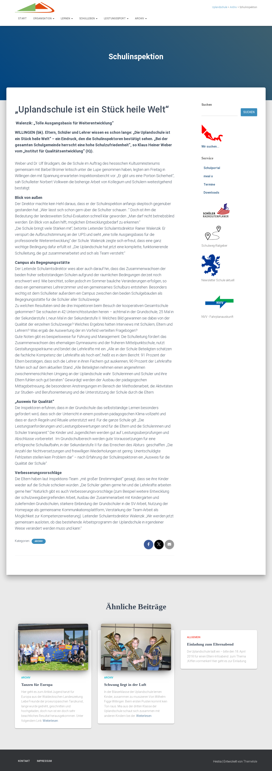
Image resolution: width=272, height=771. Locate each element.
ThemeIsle (250, 761)
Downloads (211, 192)
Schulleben (87, 18)
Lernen (66, 18)
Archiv (140, 18)
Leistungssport (115, 18)
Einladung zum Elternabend (210, 644)
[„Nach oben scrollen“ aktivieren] (263, 762)
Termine (209, 184)
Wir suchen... (210, 146)
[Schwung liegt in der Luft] (136, 647)
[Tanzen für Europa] (53, 647)
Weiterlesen (50, 720)
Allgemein (193, 637)
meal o (208, 176)
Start (22, 18)
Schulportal (212, 168)
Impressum (44, 761)
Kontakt (24, 761)
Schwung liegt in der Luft (125, 684)
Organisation (42, 18)
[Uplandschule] (35, 7)
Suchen (206, 104)
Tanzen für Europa (36, 684)
